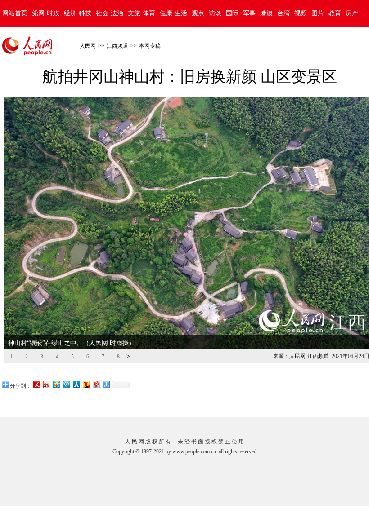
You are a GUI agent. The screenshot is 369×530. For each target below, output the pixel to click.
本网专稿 (150, 46)
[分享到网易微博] (96, 384)
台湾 (283, 13)
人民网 (88, 46)
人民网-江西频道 (309, 356)
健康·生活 (173, 13)
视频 (300, 13)
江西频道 (117, 46)
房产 (352, 13)
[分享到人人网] (76, 384)
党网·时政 (45, 13)
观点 (198, 13)
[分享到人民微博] (36, 384)
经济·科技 (77, 13)
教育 (334, 13)
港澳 (266, 13)
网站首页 (14, 13)
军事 (249, 13)
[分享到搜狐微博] (86, 384)
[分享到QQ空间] (56, 384)
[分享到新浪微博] (46, 384)
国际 (232, 13)
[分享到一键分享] (106, 384)
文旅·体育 (141, 13)
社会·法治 (109, 13)
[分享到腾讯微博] (66, 384)
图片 (317, 13)
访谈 (215, 13)
